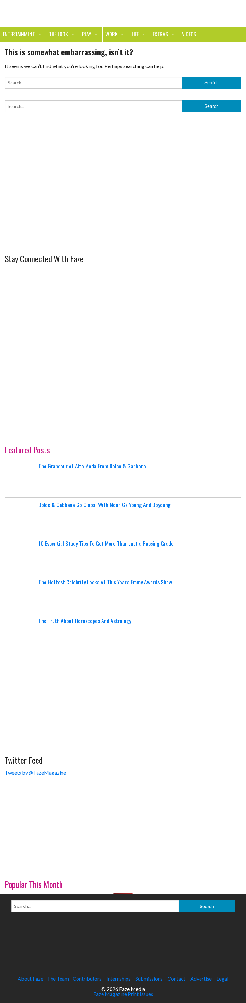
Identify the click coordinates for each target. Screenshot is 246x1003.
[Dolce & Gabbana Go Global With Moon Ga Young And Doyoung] (21, 517)
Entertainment (19, 34)
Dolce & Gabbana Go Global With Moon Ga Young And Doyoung (104, 504)
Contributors (87, 979)
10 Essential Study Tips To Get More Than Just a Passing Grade (106, 543)
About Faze (30, 979)
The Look (58, 34)
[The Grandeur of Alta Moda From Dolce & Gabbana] (21, 478)
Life (135, 34)
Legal (222, 979)
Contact (176, 979)
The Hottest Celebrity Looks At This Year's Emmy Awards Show (105, 582)
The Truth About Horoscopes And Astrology (84, 620)
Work (111, 34)
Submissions (149, 979)
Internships (118, 979)
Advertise (201, 979)
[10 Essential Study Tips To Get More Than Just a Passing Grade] (21, 555)
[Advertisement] (53, 207)
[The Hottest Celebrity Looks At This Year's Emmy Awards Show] (21, 594)
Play (86, 34)
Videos (189, 34)
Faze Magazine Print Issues (123, 994)
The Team (58, 979)
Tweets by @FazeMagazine (35, 772)
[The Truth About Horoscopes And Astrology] (21, 633)
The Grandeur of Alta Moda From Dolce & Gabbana (92, 466)
